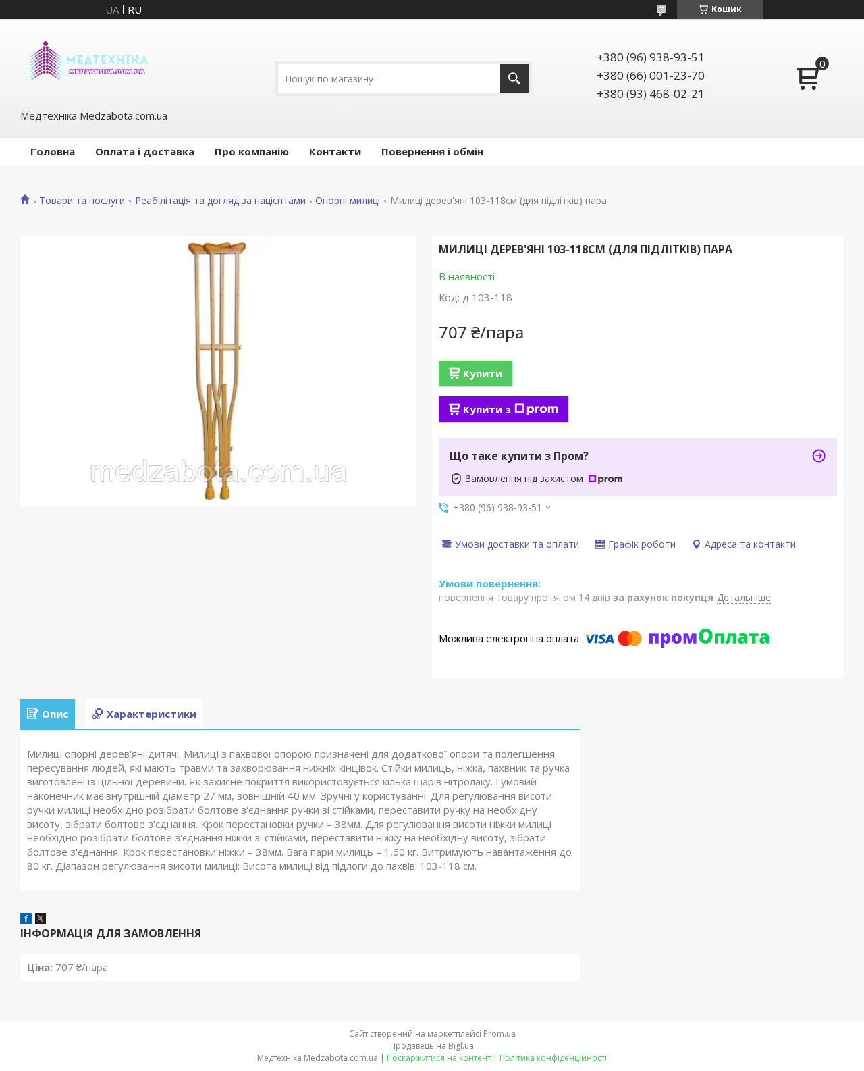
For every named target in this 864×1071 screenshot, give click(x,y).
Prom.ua (499, 1033)
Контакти (335, 151)
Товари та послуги (82, 200)
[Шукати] (514, 78)
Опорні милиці (347, 200)
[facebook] (26, 919)
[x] (40, 919)
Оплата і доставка (144, 151)
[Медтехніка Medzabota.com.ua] (87, 63)
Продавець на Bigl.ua (432, 1045)
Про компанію (252, 151)
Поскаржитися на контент (439, 1058)
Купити (482, 373)
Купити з (487, 409)
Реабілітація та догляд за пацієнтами (220, 200)
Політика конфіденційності (553, 1058)
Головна (52, 151)
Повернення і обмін (432, 151)
